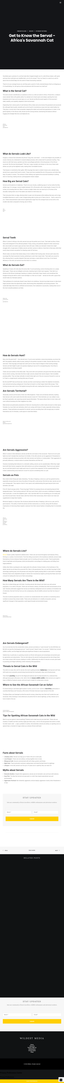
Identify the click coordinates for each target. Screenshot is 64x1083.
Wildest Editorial (42, 31)
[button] (60, 2)
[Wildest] (5, 2)
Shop (32, 1052)
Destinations (32, 1049)
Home (32, 1044)
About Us (32, 1046)
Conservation (32, 1050)
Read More (32, 850)
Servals (5, 554)
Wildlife (31, 31)
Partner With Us (32, 1047)
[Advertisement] (32, 140)
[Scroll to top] (61, 1080)
